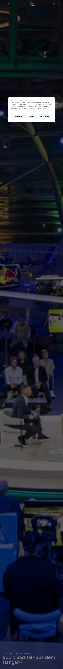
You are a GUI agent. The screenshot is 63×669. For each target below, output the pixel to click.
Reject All (31, 116)
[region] (31, 109)
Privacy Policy (32, 110)
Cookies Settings (18, 116)
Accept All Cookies (44, 116)
